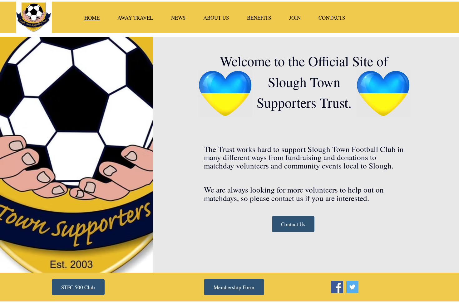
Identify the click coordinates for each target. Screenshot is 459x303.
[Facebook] (337, 287)
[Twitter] (352, 287)
